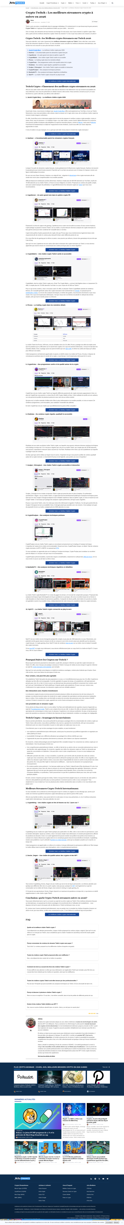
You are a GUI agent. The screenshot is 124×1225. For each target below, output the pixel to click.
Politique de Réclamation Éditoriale (101, 1218)
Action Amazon (43, 1188)
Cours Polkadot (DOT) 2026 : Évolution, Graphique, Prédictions (97, 1086)
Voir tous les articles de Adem (46, 1056)
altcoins (93, 122)
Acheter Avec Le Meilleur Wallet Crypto (62, 191)
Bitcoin (80, 122)
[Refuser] (122, 1222)
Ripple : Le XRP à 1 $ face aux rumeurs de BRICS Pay (72, 1120)
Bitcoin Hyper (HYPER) (21, 1188)
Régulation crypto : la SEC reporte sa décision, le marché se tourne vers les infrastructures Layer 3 (26, 1158)
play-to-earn (69, 643)
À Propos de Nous (105, 1216)
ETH (57, 548)
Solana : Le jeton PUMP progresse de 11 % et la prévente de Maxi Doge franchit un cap (35, 1134)
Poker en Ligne (67, 1197)
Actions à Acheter (45, 1185)
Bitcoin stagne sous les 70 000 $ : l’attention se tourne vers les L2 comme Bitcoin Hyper (49, 1158)
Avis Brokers (91, 1185)
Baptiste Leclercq (69, 1124)
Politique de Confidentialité (86, 1218)
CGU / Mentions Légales (73, 1218)
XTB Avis (89, 1188)
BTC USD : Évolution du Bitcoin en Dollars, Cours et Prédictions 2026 (73, 1086)
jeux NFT (32, 648)
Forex (77, 3)
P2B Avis (89, 1197)
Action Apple (42, 1191)
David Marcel (68, 1091)
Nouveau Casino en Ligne (70, 1191)
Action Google (42, 1197)
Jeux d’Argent (101, 3)
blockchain (73, 175)
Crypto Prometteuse (52, 3)
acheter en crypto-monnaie (59, 840)
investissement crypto (37, 709)
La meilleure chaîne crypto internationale (62, 81)
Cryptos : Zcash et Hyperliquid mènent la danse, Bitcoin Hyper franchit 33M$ (97, 1120)
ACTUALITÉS (19, 1130)
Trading (92, 3)
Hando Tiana (19, 1091)
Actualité (42, 3)
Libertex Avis (90, 1194)
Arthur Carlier (21, 1137)
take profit (68, 348)
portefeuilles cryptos (32, 292)
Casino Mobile (66, 1194)
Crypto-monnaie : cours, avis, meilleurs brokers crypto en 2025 (45, 8)
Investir (84, 3)
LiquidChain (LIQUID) (20, 1191)
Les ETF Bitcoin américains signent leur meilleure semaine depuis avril (73, 1158)
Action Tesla (42, 1200)
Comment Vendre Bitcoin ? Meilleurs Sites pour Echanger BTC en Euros (49, 1086)
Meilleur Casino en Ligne (69, 1188)
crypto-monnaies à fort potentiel (42, 667)
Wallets (70, 3)
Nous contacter (96, 1216)
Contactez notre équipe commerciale (83, 1216)
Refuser (116, 1222)
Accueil (27, 8)
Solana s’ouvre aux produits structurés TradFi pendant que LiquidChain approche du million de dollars (98, 1159)
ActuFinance (92, 1091)
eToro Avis (89, 1200)
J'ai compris (109, 1222)
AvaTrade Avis (90, 1191)
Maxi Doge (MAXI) (19, 1194)
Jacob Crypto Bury (59, 111)
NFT (73, 886)
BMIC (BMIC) (18, 1197)
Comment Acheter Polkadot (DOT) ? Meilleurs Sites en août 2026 (25, 1086)
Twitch (80, 185)
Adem (40, 1019)
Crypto (63, 3)
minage (77, 290)
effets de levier (88, 557)
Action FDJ (41, 1194)
